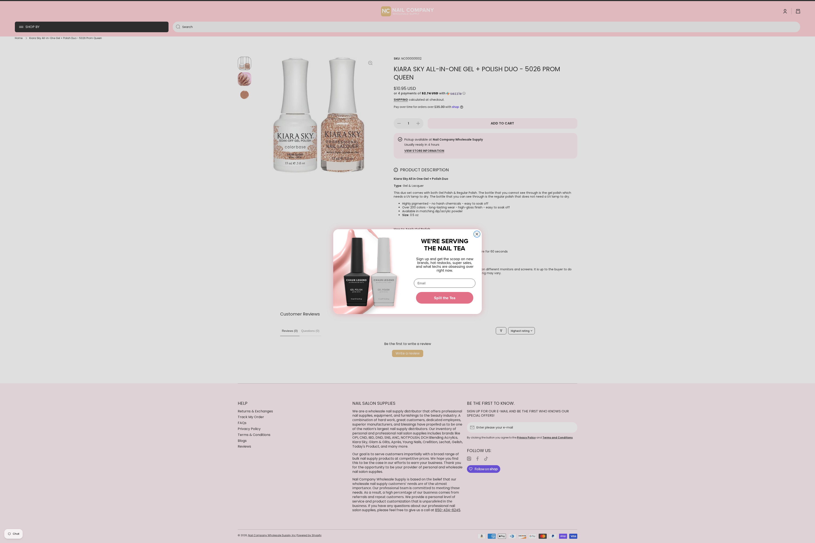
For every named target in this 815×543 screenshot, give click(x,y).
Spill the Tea (444, 298)
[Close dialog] (477, 234)
